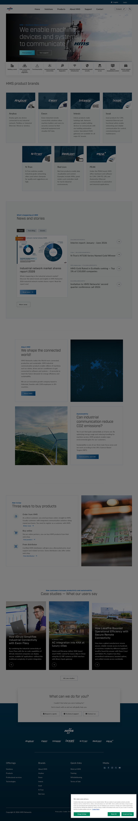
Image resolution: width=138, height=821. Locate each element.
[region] (103, 806)
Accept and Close (127, 814)
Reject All (113, 814)
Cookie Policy (95, 809)
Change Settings (81, 814)
